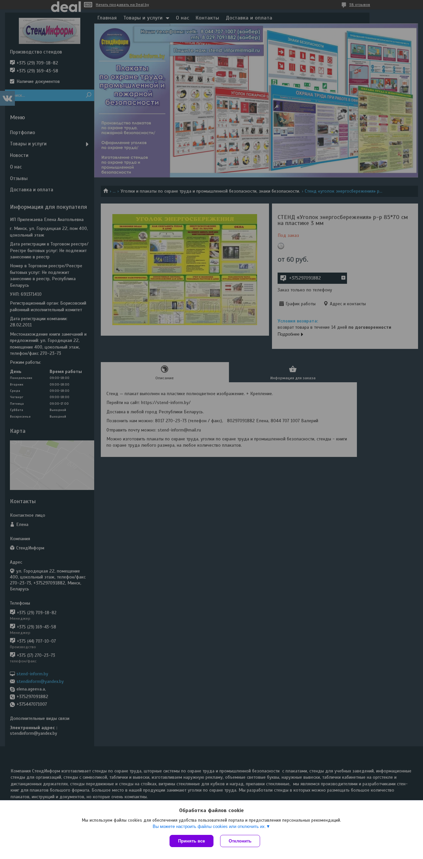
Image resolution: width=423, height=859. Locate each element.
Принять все (191, 841)
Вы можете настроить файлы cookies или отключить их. (209, 826)
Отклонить (240, 841)
